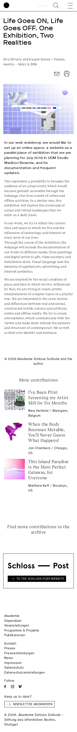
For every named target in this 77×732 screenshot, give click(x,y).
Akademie (12, 616)
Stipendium (13, 621)
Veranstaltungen (16, 625)
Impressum (12, 663)
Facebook (5, 686)
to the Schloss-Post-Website (40, 579)
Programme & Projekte (21, 630)
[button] (67, 5)
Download (67, 74)
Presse (9, 648)
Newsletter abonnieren (33, 704)
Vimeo (20, 686)
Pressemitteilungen (19, 653)
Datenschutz (14, 667)
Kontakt (10, 643)
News (8, 658)
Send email (57, 74)
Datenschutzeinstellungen (24, 672)
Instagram (12, 686)
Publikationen (14, 635)
